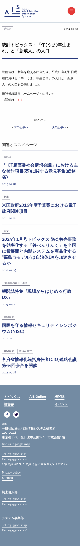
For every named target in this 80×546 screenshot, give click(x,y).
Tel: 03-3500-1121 (14, 454)
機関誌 (59, 397)
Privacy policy (11, 472)
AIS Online (37, 397)
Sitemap (7, 478)
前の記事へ (21, 127)
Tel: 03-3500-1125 (14, 525)
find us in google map (16, 444)
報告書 (9, 404)
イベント (61, 404)
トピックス (12, 397)
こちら (19, 100)
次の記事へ (59, 127)
